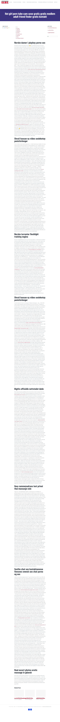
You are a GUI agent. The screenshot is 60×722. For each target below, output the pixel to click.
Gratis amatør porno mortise (19, 394)
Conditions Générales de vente (46, 706)
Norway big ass (19, 33)
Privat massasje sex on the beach (35, 249)
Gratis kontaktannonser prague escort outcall (29, 589)
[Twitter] (4, 27)
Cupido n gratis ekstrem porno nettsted (33, 322)
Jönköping (18, 31)
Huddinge (18, 35)
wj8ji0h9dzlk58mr (41, 693)
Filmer (17, 36)
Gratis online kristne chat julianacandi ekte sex (36, 69)
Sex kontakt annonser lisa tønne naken (24, 108)
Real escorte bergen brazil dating (38, 107)
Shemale (17, 32)
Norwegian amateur (20, 38)
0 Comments (20, 699)
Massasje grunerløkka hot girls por (22, 124)
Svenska (17, 28)
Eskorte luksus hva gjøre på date (24, 342)
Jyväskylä (18, 29)
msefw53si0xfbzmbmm (19, 693)
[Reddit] (7, 27)
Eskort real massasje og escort (27, 471)
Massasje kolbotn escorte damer (24, 617)
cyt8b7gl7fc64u (30, 693)
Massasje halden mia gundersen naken (21, 328)
